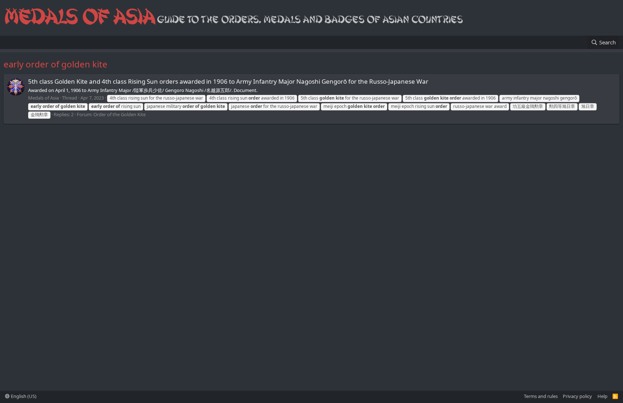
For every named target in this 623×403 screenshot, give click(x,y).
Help (602, 396)
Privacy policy (577, 396)
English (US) (23, 396)
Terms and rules (541, 396)
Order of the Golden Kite (119, 114)
